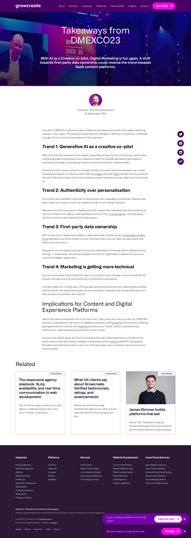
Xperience (84, 326)
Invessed (52, 472)
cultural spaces (117, 214)
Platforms (53, 457)
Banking (19, 472)
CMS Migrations (120, 479)
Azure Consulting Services (157, 483)
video (116, 174)
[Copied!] (180, 161)
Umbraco (114, 341)
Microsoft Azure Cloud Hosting (159, 472)
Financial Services (23, 465)
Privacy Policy (38, 529)
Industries (21, 457)
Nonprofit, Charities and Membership (26, 485)
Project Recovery (120, 476)
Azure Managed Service (156, 479)
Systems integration (121, 483)
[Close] (184, 519)
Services (85, 457)
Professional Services (25, 490)
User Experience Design (91, 472)
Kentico (51, 476)
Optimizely (52, 468)
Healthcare (20, 479)
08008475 (54, 522)
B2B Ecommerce (23, 476)
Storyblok (116, 322)
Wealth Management (25, 468)
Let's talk (162, 5)
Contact (48, 529)
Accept (169, 531)
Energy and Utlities (24, 498)
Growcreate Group (46, 519)
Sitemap (57, 529)
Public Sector (21, 494)
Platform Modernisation (123, 472)
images (99, 174)
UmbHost (27, 529)
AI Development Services (91, 476)
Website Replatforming (123, 468)
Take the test (166, 518)
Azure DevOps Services (155, 468)
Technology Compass (90, 479)
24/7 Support (86, 465)
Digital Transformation (90, 468)
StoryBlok (52, 479)
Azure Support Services (155, 476)
